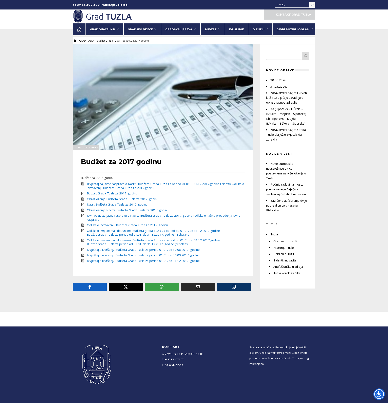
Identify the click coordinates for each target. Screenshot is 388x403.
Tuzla (274, 234)
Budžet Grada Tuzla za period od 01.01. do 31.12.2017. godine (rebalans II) (139, 244)
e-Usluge (236, 29)
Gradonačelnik (102, 29)
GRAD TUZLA (86, 40)
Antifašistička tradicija (288, 266)
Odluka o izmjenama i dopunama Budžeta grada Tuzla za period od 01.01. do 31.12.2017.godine (153, 231)
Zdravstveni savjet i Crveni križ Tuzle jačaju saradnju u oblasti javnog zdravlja (286, 97)
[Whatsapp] (162, 287)
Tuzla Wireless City (286, 273)
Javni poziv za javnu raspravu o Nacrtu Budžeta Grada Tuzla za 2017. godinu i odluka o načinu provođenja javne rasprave (163, 217)
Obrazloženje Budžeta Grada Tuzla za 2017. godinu (122, 199)
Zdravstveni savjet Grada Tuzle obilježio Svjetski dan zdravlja (286, 134)
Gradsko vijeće (140, 29)
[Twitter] (126, 287)
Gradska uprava (178, 29)
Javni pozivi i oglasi (293, 29)
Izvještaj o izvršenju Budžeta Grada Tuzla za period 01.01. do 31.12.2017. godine (143, 261)
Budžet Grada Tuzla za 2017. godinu (112, 193)
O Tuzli (258, 29)
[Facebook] (90, 287)
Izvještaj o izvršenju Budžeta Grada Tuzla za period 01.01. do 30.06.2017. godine (143, 250)
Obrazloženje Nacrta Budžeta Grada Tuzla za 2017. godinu (127, 210)
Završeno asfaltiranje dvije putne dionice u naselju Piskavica (286, 205)
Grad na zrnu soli (285, 241)
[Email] (198, 287)
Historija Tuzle (283, 248)
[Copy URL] (234, 287)
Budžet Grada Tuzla (108, 40)
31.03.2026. (278, 86)
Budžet (211, 29)
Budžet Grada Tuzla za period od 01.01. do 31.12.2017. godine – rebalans (138, 234)
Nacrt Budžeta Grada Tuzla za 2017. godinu (117, 204)
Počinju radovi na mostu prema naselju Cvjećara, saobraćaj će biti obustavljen (286, 189)
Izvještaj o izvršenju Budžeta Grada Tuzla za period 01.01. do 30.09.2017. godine (143, 255)
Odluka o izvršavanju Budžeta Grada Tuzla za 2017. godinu (127, 225)
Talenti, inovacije (284, 260)
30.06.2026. (278, 80)
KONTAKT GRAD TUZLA (293, 14)
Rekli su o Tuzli (283, 254)
